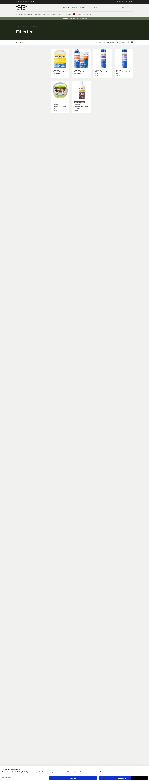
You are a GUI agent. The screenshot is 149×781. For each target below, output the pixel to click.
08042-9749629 (122, 2)
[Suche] (123, 7)
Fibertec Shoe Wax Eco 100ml (60, 97)
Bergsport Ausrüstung (41, 14)
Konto (128, 7)
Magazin (74, 7)
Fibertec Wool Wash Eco (124, 63)
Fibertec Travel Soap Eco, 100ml (60, 63)
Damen (54, 14)
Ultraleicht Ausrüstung (24, 14)
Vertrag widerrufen (139, 778)
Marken (79, 14)
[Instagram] (132, 2)
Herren (61, 14)
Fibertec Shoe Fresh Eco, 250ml (81, 97)
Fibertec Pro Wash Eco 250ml (81, 63)
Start (17, 27)
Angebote (70, 14)
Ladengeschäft (65, 7)
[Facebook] (129, 2)
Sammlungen (26, 27)
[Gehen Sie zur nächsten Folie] (144, 18)
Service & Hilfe (84, 7)
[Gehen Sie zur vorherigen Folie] (5, 18)
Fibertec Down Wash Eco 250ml (102, 63)
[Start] (21, 7)
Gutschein (87, 14)
